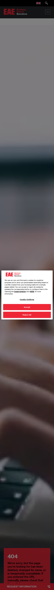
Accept (27, 307)
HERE (32, 291)
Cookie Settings (27, 299)
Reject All (27, 315)
